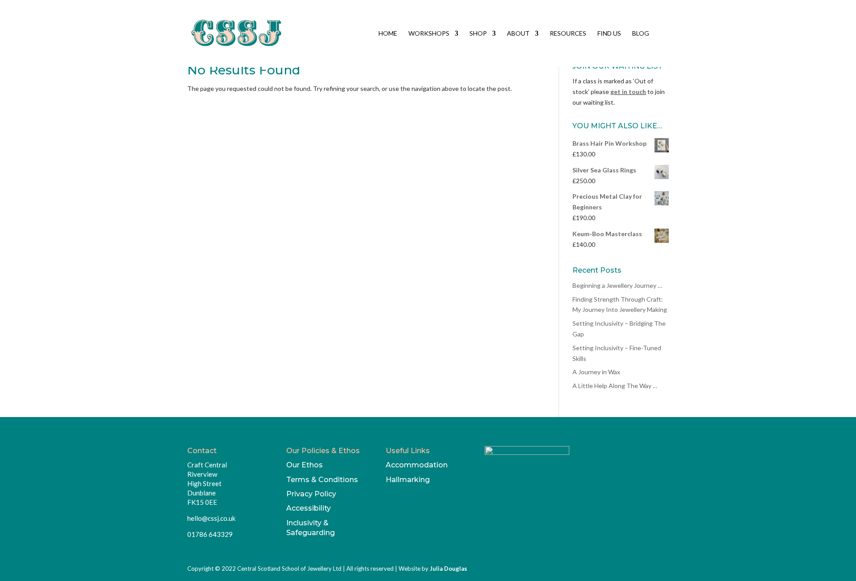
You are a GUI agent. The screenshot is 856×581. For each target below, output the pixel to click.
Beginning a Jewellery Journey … (617, 285)
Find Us (609, 33)
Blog (640, 33)
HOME (388, 33)
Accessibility (308, 508)
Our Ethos (304, 465)
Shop (478, 33)
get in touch (628, 91)
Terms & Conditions (322, 479)
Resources (568, 33)
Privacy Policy (311, 494)
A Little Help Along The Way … (614, 385)
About (518, 33)
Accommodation (417, 465)
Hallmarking (408, 479)
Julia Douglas (448, 568)
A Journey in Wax (596, 372)
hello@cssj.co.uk (211, 518)
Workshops (428, 33)
